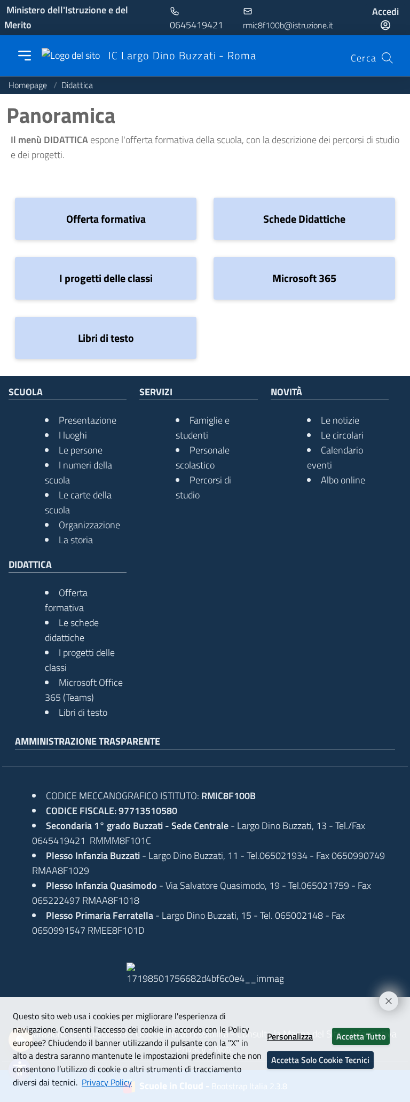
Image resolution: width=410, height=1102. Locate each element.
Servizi (155, 392)
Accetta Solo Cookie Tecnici (320, 1059)
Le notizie (340, 420)
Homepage (29, 85)
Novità (286, 392)
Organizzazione (89, 525)
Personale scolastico (203, 457)
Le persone (80, 450)
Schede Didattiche (304, 218)
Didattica (77, 85)
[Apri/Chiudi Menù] (24, 55)
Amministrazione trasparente (87, 741)
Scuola (26, 392)
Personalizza (290, 1036)
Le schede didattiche (72, 630)
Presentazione (87, 420)
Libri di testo (106, 338)
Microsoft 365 (304, 278)
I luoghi (73, 435)
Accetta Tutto (360, 1036)
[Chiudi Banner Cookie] (384, 996)
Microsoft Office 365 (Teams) (84, 690)
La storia (76, 540)
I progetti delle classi (106, 278)
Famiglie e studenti (203, 427)
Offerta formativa (106, 218)
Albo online (343, 480)
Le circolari (342, 435)
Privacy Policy (107, 1082)
